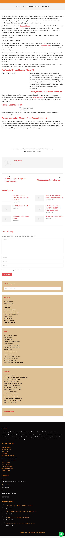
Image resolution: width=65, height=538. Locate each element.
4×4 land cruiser (45, 45)
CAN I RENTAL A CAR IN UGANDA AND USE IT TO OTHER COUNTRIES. (53, 208)
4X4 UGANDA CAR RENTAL (21, 206)
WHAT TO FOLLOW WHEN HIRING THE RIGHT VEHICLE (54, 196)
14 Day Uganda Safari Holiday (54, 216)
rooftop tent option (37, 97)
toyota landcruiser (37, 151)
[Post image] (6, 198)
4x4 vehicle (29, 151)
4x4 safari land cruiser (22, 149)
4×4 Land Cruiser (25, 26)
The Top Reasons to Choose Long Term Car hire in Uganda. (21, 511)
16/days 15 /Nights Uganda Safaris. (21, 217)
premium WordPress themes (38, 532)
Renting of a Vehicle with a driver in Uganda (17, 517)
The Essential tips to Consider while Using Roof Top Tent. (20, 523)
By (31, 149)
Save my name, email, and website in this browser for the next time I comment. (22, 270)
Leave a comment (49, 149)
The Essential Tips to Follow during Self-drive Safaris (19, 505)
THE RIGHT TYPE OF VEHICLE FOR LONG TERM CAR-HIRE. (21, 197)
